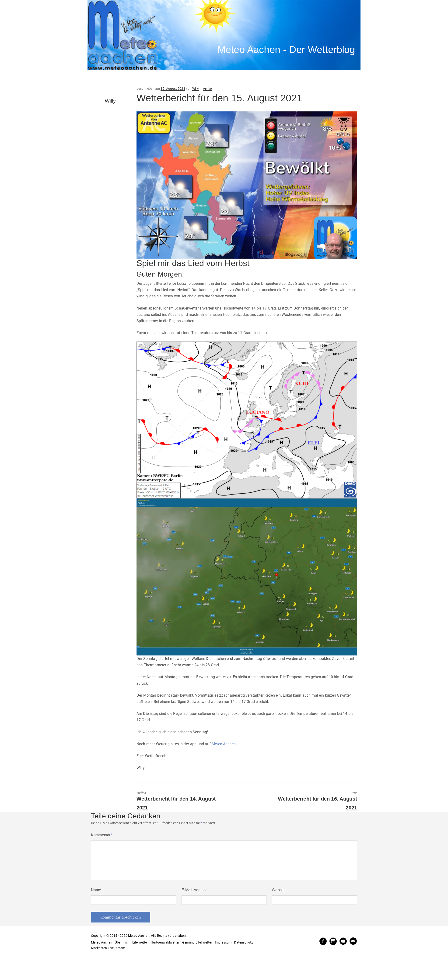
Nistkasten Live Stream (108, 948)
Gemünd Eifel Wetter (197, 942)
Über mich (122, 942)
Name (96, 890)
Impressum (223, 942)
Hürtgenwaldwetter (165, 942)
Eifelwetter (140, 942)
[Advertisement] (173, 78)
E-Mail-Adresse (195, 890)
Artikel (207, 88)
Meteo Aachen (224, 744)
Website (279, 890)
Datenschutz (243, 942)
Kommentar (101, 835)
